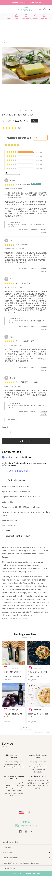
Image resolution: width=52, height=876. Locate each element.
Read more (11, 419)
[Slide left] (20, 110)
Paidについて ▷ (42, 785)
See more (26, 727)
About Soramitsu (10, 842)
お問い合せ (7, 847)
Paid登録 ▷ (38, 788)
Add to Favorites (16, 480)
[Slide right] (31, 110)
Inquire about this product (17, 535)
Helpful (43, 232)
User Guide (7, 852)
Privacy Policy (9, 868)
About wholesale (10, 857)
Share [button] (7, 530)
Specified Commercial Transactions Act (21, 863)
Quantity (5, 427)
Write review (40, 138)
